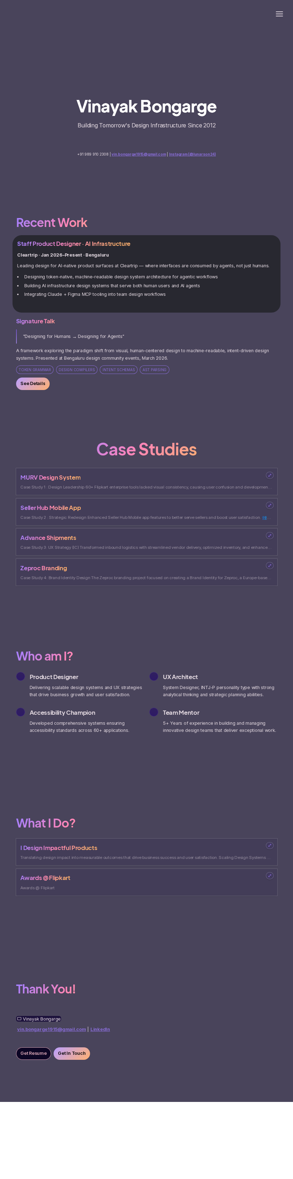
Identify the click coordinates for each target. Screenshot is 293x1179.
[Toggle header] (279, 13)
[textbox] (146, 13)
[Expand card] (270, 475)
